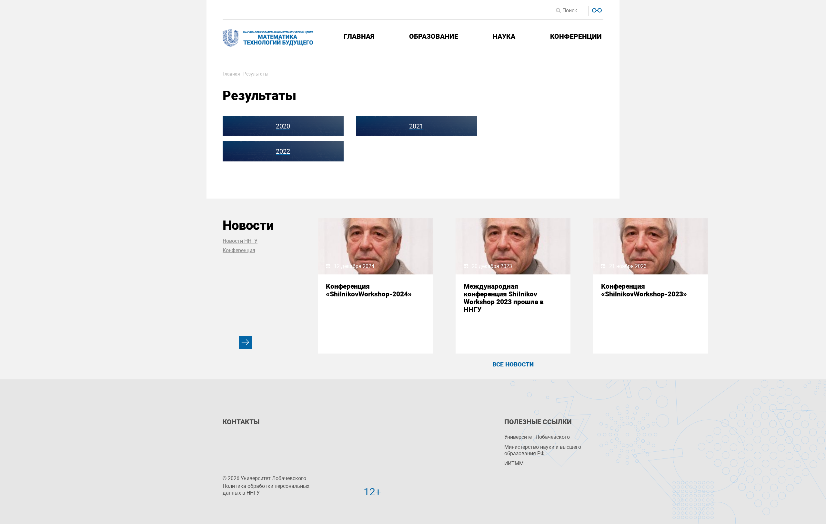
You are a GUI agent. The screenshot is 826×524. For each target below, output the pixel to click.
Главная (359, 36)
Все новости (513, 364)
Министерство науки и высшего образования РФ (542, 450)
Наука (504, 36)
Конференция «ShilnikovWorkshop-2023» (644, 290)
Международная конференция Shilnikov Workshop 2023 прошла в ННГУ (504, 298)
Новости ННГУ (240, 241)
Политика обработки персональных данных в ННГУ (266, 489)
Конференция (239, 250)
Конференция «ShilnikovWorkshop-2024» (369, 290)
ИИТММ (514, 463)
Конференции (576, 36)
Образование (433, 36)
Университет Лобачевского (537, 437)
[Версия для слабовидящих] (596, 9)
